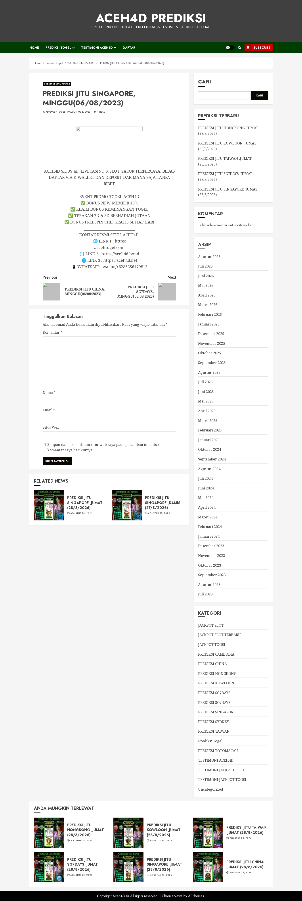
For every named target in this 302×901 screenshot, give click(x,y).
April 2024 (207, 507)
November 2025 (211, 343)
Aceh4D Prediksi (151, 18)
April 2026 (207, 295)
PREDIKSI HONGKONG (217, 673)
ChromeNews (172, 896)
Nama (49, 392)
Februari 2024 (210, 526)
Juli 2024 (205, 478)
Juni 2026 (206, 275)
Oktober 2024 (209, 449)
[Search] (239, 47)
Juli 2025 (205, 381)
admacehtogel (55, 112)
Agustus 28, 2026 (81, 513)
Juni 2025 (206, 391)
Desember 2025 (211, 333)
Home (34, 47)
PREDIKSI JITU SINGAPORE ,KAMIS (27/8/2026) (162, 502)
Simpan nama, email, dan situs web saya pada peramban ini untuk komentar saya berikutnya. (103, 447)
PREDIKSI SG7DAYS (214, 692)
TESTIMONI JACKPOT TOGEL (222, 779)
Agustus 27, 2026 (159, 513)
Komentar (52, 332)
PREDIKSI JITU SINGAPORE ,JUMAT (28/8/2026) (85, 502)
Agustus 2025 (209, 372)
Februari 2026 (210, 314)
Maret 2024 (207, 517)
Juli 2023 (205, 594)
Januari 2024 (209, 536)
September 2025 (212, 362)
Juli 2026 (205, 266)
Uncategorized (210, 789)
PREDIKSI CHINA (212, 663)
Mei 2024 (205, 497)
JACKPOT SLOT (211, 625)
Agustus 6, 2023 (80, 112)
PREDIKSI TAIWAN (214, 731)
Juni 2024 (206, 488)
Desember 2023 (211, 545)
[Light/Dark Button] (230, 47)
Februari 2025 (210, 430)
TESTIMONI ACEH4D (97, 47)
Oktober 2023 (209, 565)
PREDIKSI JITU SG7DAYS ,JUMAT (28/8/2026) (82, 864)
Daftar (129, 47)
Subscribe (261, 47)
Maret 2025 (207, 420)
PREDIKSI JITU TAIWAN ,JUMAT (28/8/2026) (246, 830)
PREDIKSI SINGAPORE (57, 83)
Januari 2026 (209, 324)
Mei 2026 (205, 285)
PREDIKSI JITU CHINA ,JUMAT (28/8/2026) (245, 864)
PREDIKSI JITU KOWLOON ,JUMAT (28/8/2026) (164, 829)
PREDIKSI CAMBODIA (216, 654)
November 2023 (211, 555)
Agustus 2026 (209, 256)
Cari (204, 81)
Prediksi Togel (58, 47)
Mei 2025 (205, 401)
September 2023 (212, 574)
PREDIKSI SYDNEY (213, 721)
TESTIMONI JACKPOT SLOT (221, 770)
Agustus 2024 (209, 468)
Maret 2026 (207, 304)
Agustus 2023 (209, 584)
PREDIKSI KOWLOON (216, 683)
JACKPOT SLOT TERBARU (219, 634)
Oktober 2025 (209, 352)
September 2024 (212, 459)
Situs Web (51, 427)
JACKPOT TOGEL (212, 644)
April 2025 (207, 410)
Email (49, 410)
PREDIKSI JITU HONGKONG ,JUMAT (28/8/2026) (85, 829)
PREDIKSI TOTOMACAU (218, 750)
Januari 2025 (209, 439)
